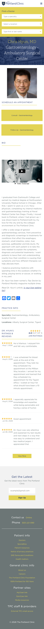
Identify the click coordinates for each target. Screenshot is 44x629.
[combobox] (22, 16)
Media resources (22, 600)
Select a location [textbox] (10, 24)
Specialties (22, 544)
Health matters (22, 559)
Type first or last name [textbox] (13, 31)
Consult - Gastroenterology (22, 115)
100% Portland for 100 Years (22, 581)
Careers (22, 574)
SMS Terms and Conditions (22, 555)
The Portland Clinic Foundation (22, 578)
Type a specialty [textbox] (10, 16)
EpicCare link (22, 596)
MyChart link (22, 592)
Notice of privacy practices (22, 551)
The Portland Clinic (13, 3)
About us (22, 570)
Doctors (22, 540)
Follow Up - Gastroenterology (22, 130)
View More (22, 456)
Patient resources (22, 548)
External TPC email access (22, 611)
